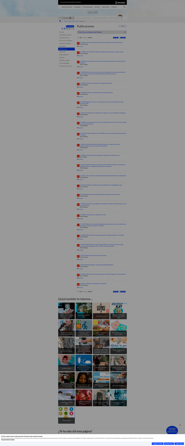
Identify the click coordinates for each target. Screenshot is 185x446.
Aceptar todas (179, 443)
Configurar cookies (157, 443)
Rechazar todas (169, 443)
